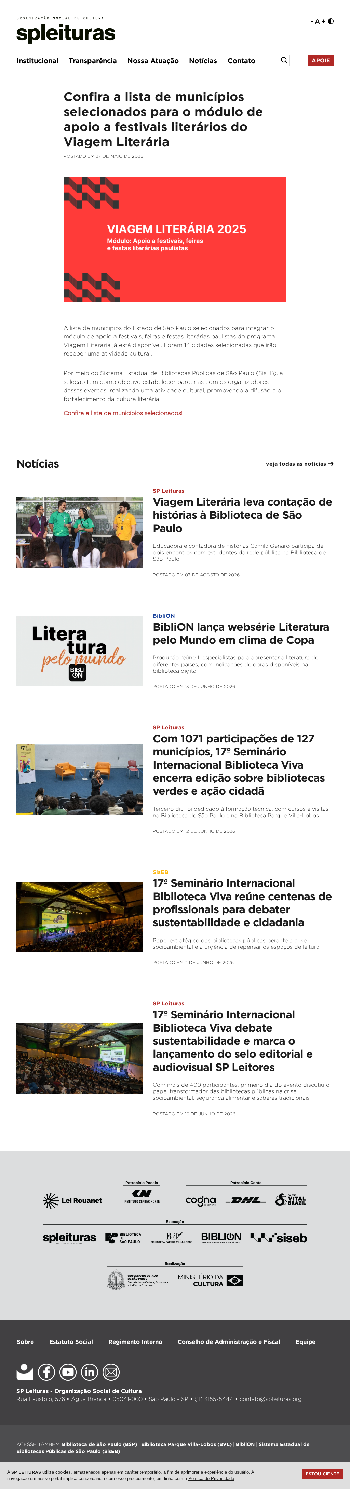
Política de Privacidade (211, 1478)
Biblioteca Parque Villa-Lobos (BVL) (186, 1444)
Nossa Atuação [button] (153, 60)
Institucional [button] (37, 60)
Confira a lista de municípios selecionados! (123, 413)
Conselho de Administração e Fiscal (229, 1341)
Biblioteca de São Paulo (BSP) (99, 1444)
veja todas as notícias (297, 464)
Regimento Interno (135, 1341)
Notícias (203, 60)
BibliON (245, 1444)
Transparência (93, 60)
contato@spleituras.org (271, 1399)
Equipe (305, 1341)
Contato (241, 60)
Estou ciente (322, 1473)
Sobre (25, 1341)
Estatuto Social (71, 1341)
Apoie (321, 60)
